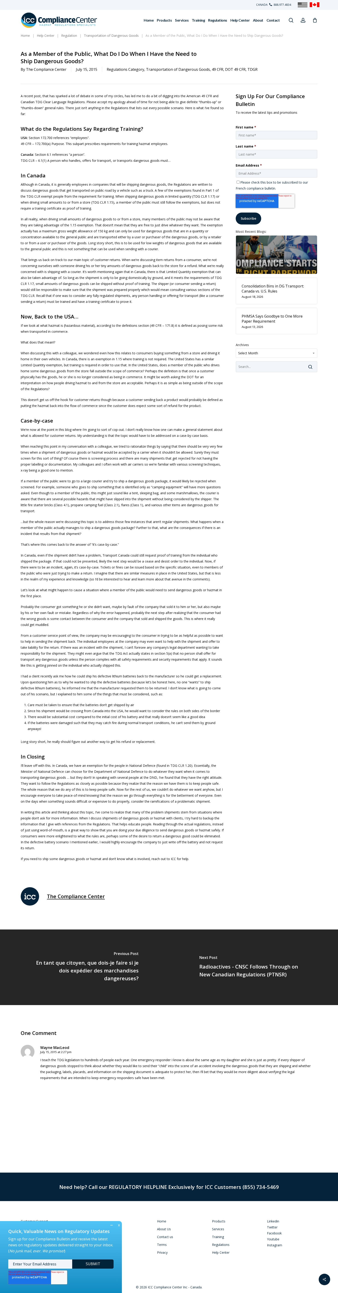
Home (161, 1221)
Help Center (220, 1252)
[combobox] (276, 353)
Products (218, 1221)
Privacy (162, 1252)
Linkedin (273, 1221)
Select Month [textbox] (248, 353)
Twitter (272, 1227)
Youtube (273, 1239)
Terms (162, 1244)
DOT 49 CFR (235, 69)
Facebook (274, 1233)
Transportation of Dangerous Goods (178, 69)
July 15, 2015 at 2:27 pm (56, 1052)
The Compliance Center (46, 69)
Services (218, 1229)
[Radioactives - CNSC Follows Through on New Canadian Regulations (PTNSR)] (253, 967)
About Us (164, 1229)
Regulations (220, 1244)
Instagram (274, 1245)
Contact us (165, 1237)
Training (218, 1237)
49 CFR (217, 69)
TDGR (252, 69)
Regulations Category (125, 69)
